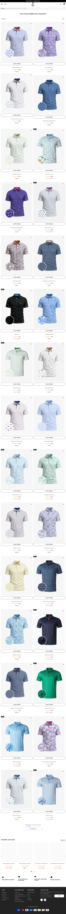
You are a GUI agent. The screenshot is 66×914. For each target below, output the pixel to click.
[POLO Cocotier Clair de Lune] (49, 576)
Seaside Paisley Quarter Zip (9, 863)
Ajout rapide (16, 63)
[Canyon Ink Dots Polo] (49, 362)
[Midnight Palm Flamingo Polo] (17, 202)
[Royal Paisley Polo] (49, 42)
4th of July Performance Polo (17, 119)
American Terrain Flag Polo (17, 441)
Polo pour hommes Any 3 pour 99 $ (17, 8)
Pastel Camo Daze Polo (49, 548)
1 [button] (31, 871)
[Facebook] (41, 900)
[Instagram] (45, 900)
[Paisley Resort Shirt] (17, 255)
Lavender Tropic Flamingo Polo (49, 761)
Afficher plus (33, 828)
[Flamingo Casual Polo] (49, 469)
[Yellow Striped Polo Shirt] (17, 576)
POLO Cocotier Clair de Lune (49, 601)
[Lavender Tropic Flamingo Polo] (49, 736)
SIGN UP (59, 895)
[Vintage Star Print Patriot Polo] (49, 255)
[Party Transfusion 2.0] (49, 202)
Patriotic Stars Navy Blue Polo (49, 120)
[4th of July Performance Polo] (17, 93)
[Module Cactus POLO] (49, 629)
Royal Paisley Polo (49, 67)
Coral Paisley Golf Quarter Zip (41, 863)
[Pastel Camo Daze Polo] (49, 522)
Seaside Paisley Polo (16, 655)
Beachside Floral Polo (16, 494)
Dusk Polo (17, 334)
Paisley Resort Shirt (17, 281)
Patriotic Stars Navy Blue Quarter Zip (58, 863)
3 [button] (34, 871)
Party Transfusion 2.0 (49, 227)
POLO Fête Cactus (17, 387)
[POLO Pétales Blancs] (17, 736)
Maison (3, 8)
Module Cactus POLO (49, 655)
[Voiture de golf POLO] (49, 683)
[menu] (2, 4)
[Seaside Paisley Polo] (17, 629)
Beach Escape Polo (17, 815)
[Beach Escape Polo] (17, 789)
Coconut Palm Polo (49, 174)
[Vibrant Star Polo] (17, 522)
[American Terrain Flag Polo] (17, 416)
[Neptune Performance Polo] (17, 683)
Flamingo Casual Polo (49, 494)
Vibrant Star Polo (16, 548)
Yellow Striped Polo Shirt (17, 601)
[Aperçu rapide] (31, 23)
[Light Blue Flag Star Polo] (17, 42)
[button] (1, 856)
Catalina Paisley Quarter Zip (25, 863)
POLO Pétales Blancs (16, 761)
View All (63, 840)
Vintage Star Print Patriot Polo (49, 281)
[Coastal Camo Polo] (49, 309)
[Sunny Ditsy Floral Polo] (17, 148)
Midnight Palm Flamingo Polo (17, 227)
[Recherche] (5, 4)
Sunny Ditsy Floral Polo (17, 174)
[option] (33, 1)
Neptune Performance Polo (17, 708)
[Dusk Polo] (17, 309)
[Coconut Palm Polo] (49, 148)
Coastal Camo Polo (49, 334)
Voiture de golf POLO (49, 708)
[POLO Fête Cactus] (17, 362)
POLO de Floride (49, 815)
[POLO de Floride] (49, 789)
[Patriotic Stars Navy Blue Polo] (49, 95)
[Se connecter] (60, 4)
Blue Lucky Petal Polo (49, 441)
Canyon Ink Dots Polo (49, 387)
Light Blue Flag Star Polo (17, 67)
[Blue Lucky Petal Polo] (49, 416)
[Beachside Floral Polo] (17, 469)
